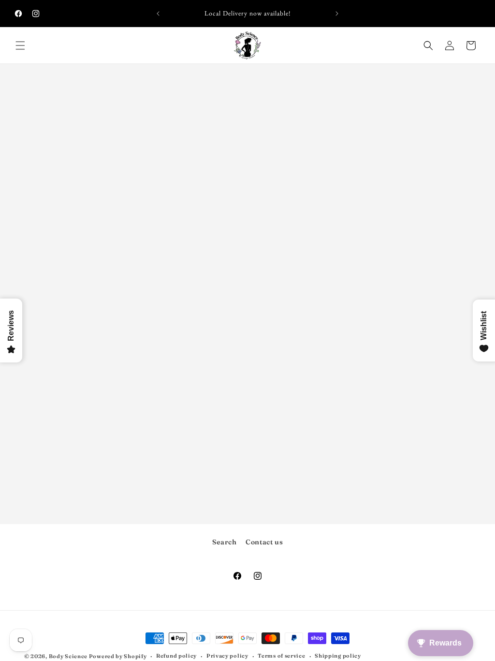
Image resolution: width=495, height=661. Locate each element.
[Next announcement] (337, 13)
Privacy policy (227, 655)
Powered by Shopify (118, 656)
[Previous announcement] (158, 13)
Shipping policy (338, 655)
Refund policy (176, 655)
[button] (20, 45)
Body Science (69, 656)
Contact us (264, 542)
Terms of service (281, 655)
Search (224, 542)
